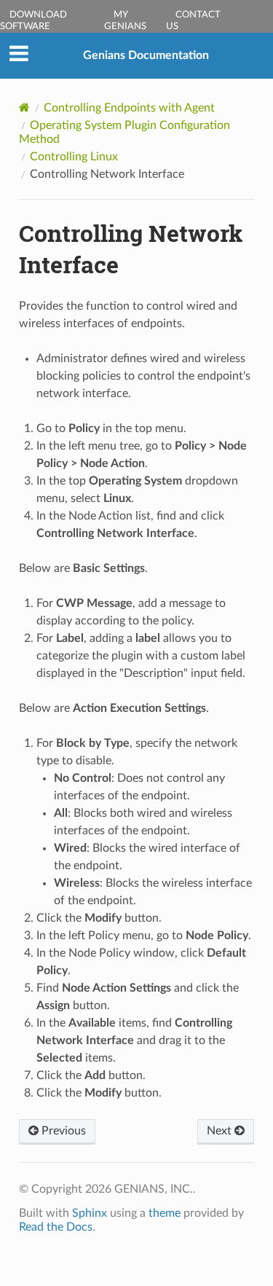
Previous (62, 1131)
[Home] (24, 107)
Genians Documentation (146, 55)
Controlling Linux (74, 156)
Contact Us (193, 20)
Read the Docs (55, 1227)
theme (165, 1213)
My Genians (125, 20)
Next (220, 1131)
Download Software (33, 20)
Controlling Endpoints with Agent (129, 108)
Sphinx (89, 1213)
